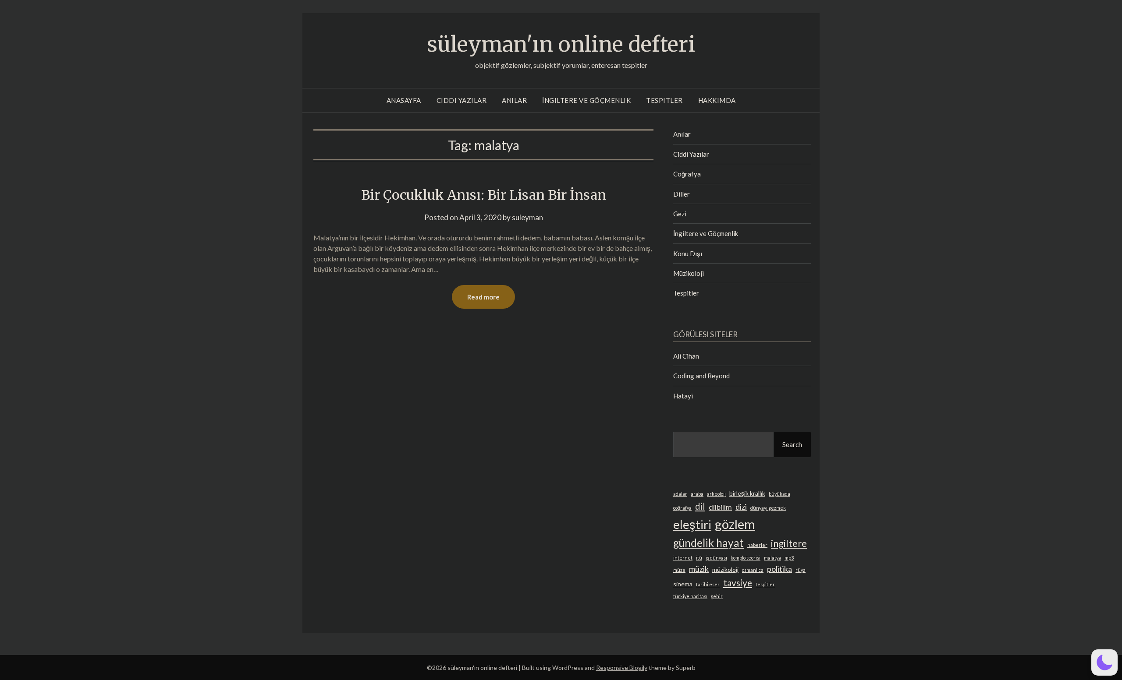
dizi (741, 506)
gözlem (735, 524)
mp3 (789, 557)
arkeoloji (716, 494)
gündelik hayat (708, 542)
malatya (772, 557)
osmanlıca (752, 570)
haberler (757, 545)
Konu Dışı (687, 253)
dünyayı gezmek (768, 508)
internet (682, 557)
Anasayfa (404, 100)
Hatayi (683, 396)
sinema (682, 584)
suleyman (527, 217)
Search (792, 444)
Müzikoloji (688, 273)
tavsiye (737, 582)
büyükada (779, 494)
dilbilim (720, 507)
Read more (483, 297)
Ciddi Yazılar (462, 100)
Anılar (514, 100)
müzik (699, 569)
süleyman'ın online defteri (561, 44)
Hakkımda (717, 100)
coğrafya (682, 508)
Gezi (679, 214)
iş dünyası (716, 557)
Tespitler (664, 100)
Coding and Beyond (701, 376)
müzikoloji (725, 569)
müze (679, 570)
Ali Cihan (686, 356)
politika (779, 569)
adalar (680, 494)
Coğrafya (687, 174)
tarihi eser (708, 584)
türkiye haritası (690, 596)
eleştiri (692, 524)
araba (697, 494)
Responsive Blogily (621, 667)
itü (699, 557)
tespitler (765, 584)
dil (700, 505)
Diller (681, 194)
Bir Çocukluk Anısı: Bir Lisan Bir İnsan (483, 195)
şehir (717, 596)
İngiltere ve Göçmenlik (586, 100)
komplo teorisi (745, 557)
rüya (800, 570)
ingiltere (789, 543)
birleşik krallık (747, 493)
